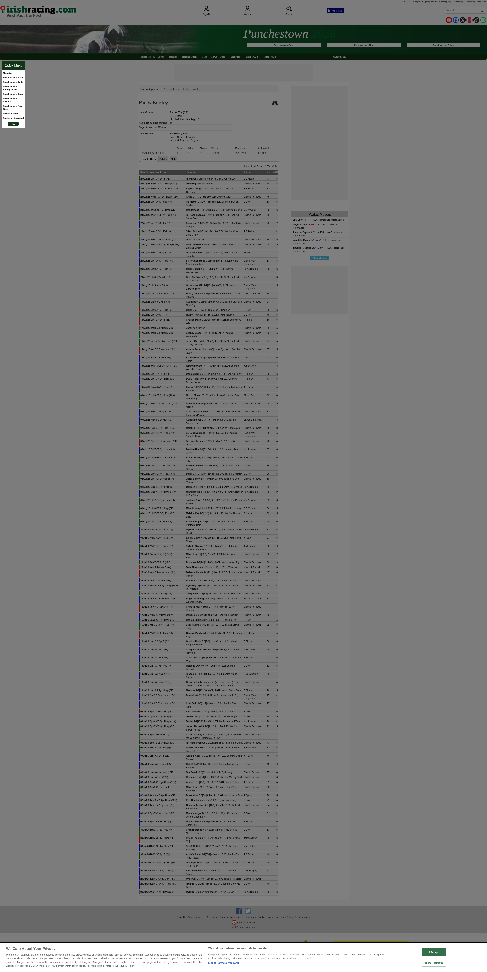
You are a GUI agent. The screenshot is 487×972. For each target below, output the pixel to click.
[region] (243, 957)
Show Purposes (433, 962)
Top (13, 123)
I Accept (434, 952)
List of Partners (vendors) (223, 963)
